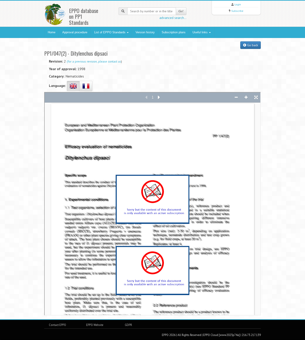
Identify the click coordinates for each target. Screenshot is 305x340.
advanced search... (172, 17)
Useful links (200, 32)
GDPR (128, 325)
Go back (252, 45)
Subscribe (237, 11)
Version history (145, 32)
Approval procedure (74, 32)
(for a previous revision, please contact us (94, 61)
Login (237, 4)
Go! (181, 11)
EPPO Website (94, 325)
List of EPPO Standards (110, 32)
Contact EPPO (57, 325)
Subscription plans (174, 32)
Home (51, 32)
